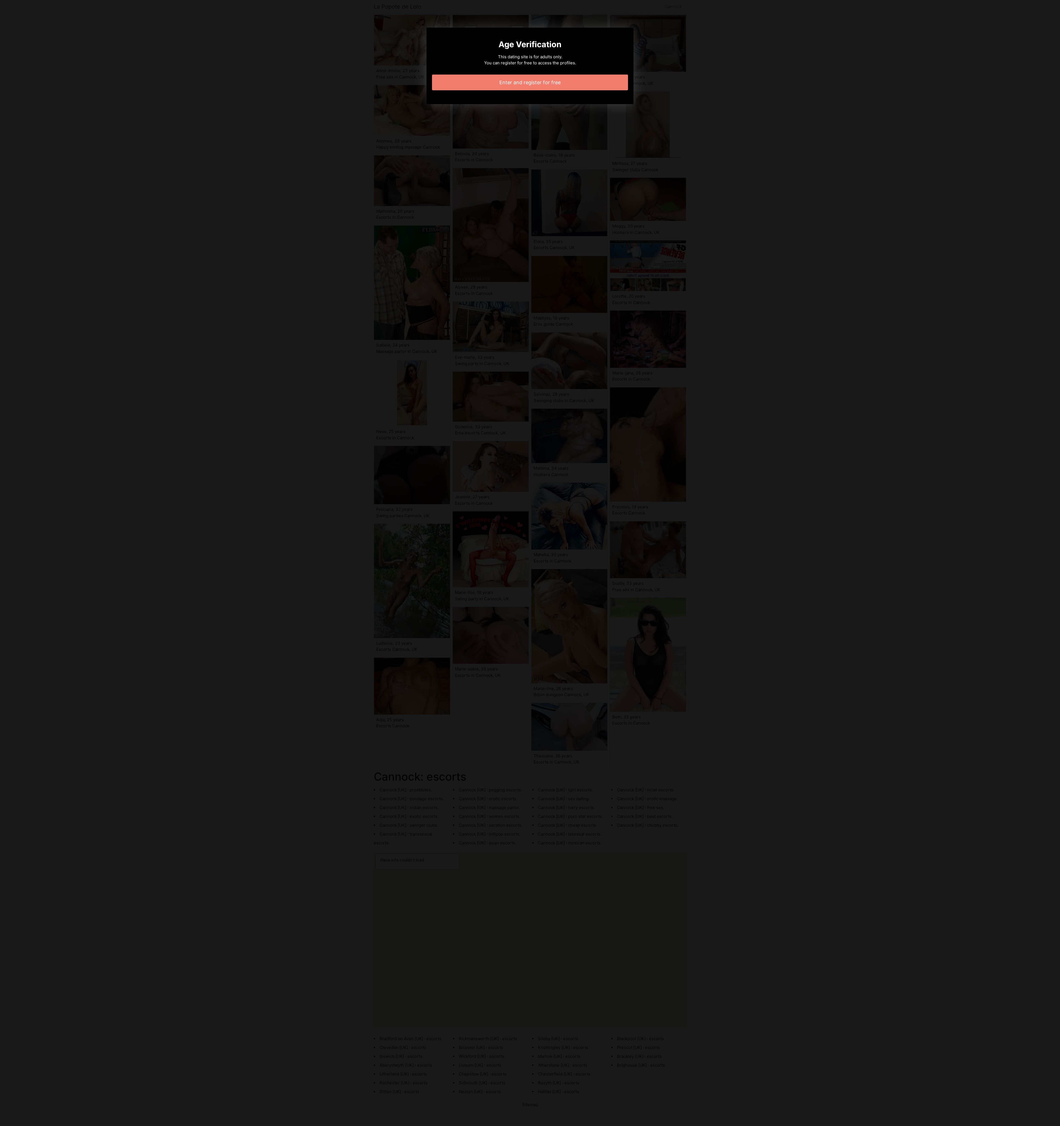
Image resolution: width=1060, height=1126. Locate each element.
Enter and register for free (530, 82)
